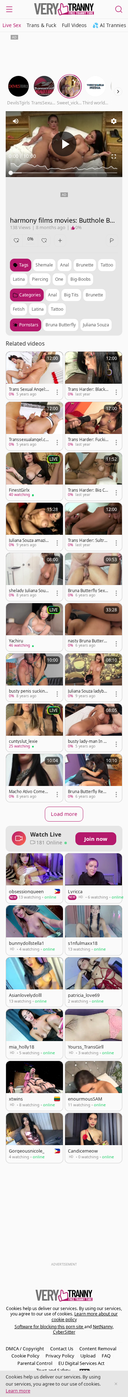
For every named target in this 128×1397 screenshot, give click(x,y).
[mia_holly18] (34, 1034)
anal (64, 265)
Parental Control (34, 1363)
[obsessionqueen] (34, 878)
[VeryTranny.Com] (64, 9)
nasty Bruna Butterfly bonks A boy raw (88, 641)
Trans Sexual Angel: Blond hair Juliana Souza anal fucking (29, 389)
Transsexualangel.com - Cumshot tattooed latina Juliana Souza (29, 440)
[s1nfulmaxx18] (93, 930)
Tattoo (57, 309)
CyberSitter (64, 1332)
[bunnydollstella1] (34, 930)
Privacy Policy (60, 1355)
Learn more (18, 1390)
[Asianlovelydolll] (34, 982)
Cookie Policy (25, 1355)
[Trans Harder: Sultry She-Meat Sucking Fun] (93, 527)
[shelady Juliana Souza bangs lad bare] (34, 577)
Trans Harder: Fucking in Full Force (88, 440)
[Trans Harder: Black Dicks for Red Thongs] (93, 376)
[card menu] (57, 392)
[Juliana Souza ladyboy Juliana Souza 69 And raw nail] (93, 677)
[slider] (64, 173)
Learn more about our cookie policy (85, 1317)
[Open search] (118, 9)
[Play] (64, 143)
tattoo (107, 265)
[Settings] (113, 121)
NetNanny (103, 1327)
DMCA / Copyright (25, 1348)
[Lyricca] (93, 878)
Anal (52, 295)
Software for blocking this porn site (49, 1327)
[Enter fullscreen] (113, 156)
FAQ (106, 1355)
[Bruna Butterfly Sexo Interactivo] (93, 577)
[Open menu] (9, 9)
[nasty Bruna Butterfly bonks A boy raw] (93, 627)
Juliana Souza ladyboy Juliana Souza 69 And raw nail (88, 691)
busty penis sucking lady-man (29, 691)
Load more (64, 814)
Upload (88, 1355)
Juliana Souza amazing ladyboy (28, 540)
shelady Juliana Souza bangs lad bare (29, 591)
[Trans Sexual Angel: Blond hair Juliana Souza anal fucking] (34, 376)
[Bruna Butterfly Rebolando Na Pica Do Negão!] (93, 778)
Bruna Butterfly (61, 325)
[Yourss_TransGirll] (93, 1034)
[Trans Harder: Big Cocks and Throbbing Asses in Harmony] (93, 476)
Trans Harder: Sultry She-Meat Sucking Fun (88, 540)
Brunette (94, 295)
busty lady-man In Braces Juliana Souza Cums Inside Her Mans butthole (88, 741)
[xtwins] (34, 1086)
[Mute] (16, 121)
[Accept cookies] (116, 1383)
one (59, 279)
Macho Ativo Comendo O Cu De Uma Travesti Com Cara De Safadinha (29, 792)
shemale (44, 265)
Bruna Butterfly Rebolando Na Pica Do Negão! (88, 792)
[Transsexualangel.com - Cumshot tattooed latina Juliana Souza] (34, 426)
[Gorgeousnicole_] (34, 1138)
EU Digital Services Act (81, 1363)
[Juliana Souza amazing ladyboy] (34, 527)
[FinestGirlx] (34, 476)
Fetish (19, 309)
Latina (38, 309)
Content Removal (97, 1348)
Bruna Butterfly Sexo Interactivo (87, 591)
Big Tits (71, 295)
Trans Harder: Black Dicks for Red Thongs (87, 389)
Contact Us (61, 1348)
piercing (40, 279)
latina (19, 279)
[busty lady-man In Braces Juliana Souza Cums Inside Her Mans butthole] (93, 728)
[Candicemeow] (93, 1138)
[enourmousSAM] (93, 1086)
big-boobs (80, 279)
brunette (85, 265)
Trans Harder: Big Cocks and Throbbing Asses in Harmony (87, 490)
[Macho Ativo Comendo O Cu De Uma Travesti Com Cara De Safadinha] (34, 778)
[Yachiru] (34, 627)
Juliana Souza (96, 325)
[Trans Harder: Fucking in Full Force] (93, 426)
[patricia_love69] (93, 982)
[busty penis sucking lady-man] (34, 677)
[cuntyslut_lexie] (34, 728)
